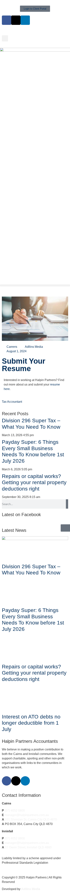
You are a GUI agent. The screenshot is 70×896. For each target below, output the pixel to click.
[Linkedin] (25, 20)
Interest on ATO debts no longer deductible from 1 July (31, 723)
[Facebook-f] (6, 781)
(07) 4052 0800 (15, 810)
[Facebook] (6, 20)
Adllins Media (30, 889)
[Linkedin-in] (25, 781)
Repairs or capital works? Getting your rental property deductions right (34, 482)
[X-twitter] (16, 20)
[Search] (67, 504)
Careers (12, 346)
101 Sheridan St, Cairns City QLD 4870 (31, 819)
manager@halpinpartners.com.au (27, 815)
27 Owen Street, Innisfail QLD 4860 (28, 847)
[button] (5, 38)
